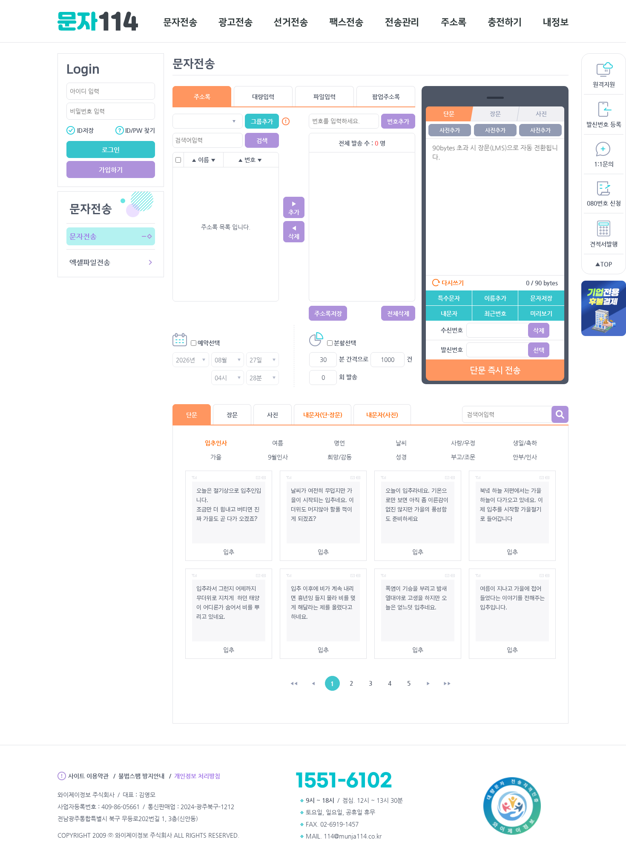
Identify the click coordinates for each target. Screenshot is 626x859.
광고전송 (235, 22)
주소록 (453, 22)
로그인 (111, 149)
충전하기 (505, 22)
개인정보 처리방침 (197, 776)
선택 (538, 350)
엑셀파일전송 (89, 262)
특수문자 (449, 298)
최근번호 (495, 313)
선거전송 (291, 22)
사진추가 (449, 130)
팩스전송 (346, 22)
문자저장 (541, 298)
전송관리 (402, 22)
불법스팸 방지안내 (141, 776)
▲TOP (603, 264)
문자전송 (180, 22)
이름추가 (495, 298)
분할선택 (345, 342)
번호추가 (398, 121)
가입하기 (111, 169)
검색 (560, 414)
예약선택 (209, 342)
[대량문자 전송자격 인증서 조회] (512, 806)
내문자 (449, 313)
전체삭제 (398, 313)
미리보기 (541, 313)
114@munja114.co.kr (353, 836)
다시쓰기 (453, 282)
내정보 (556, 22)
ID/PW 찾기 (140, 130)
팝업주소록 (386, 96)
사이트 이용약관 (88, 776)
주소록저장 (328, 313)
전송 (495, 370)
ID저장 (80, 130)
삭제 (538, 330)
